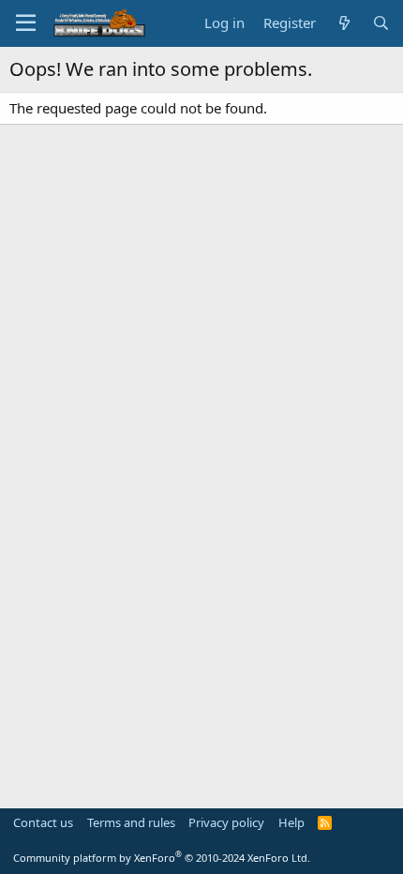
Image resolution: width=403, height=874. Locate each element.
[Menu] (26, 23)
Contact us (43, 822)
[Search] (381, 23)
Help (291, 822)
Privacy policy (226, 822)
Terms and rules (131, 822)
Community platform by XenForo (161, 858)
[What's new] (343, 23)
